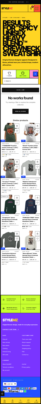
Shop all (5, 339)
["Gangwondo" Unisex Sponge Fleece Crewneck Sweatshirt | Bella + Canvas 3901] (10, 204)
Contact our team (9, 329)
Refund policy (26, 345)
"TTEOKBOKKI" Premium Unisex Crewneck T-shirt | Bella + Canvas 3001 (10, 147)
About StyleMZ (7, 364)
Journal (24, 364)
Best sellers (6, 345)
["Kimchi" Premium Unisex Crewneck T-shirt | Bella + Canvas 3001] (30, 132)
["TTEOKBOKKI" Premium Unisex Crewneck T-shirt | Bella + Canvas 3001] (10, 132)
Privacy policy (26, 367)
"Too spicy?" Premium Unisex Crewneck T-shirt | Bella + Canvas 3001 (10, 183)
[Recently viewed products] (2, 393)
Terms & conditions (8, 367)
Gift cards (5, 354)
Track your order (27, 339)
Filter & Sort (21, 90)
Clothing (5, 348)
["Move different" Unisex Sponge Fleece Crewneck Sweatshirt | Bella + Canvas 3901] (30, 240)
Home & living (7, 351)
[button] (17, 126)
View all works (20, 111)
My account (6, 370)
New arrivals (6, 342)
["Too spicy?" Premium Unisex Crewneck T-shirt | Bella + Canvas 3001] (10, 168)
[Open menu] (37, 8)
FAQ (23, 351)
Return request (26, 342)
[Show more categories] (35, 74)
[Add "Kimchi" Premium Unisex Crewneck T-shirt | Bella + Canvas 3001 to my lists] (37, 131)
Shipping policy (26, 348)
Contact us (25, 354)
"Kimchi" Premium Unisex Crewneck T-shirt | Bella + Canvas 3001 (30, 147)
